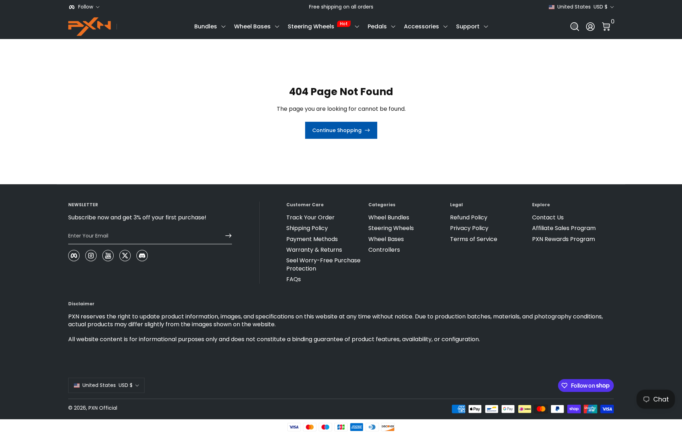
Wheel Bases (252, 26)
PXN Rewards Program (563, 239)
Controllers (384, 250)
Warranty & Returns (314, 250)
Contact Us (548, 218)
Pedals (377, 26)
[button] (575, 26)
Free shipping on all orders (341, 7)
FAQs (293, 279)
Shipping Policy (307, 228)
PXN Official (102, 407)
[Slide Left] (303, 7)
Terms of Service (473, 239)
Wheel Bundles (388, 218)
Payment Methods (312, 239)
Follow (85, 7)
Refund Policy (468, 218)
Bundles (205, 26)
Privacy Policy (469, 228)
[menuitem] (324, 218)
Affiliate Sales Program (564, 228)
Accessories (421, 26)
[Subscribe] (225, 235)
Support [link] (468, 26)
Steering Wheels (318, 26)
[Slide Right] (379, 7)
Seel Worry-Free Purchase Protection (323, 264)
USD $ (582, 7)
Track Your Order (310, 218)
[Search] (575, 26)
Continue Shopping (337, 130)
